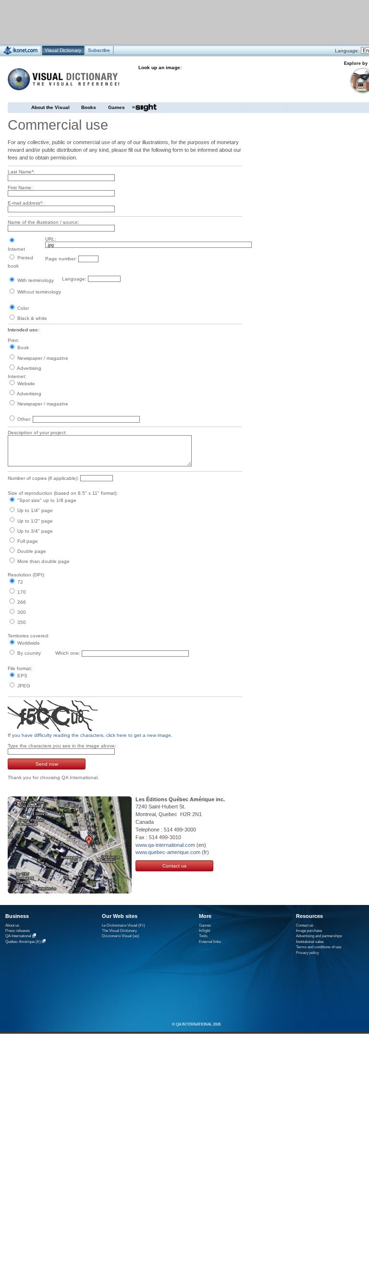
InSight (204, 931)
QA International (18, 936)
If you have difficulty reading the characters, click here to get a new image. (90, 735)
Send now (47, 764)
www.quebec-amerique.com (167, 852)
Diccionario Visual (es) (120, 936)
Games (116, 107)
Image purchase (309, 931)
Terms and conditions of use (318, 947)
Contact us (174, 865)
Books (88, 107)
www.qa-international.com (165, 845)
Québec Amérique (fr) (23, 942)
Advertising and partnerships (319, 936)
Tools (203, 936)
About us (12, 925)
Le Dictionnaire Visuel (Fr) (123, 925)
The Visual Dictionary (119, 931)
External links (210, 942)
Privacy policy (307, 953)
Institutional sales (310, 942)
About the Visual (50, 107)
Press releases (17, 931)
